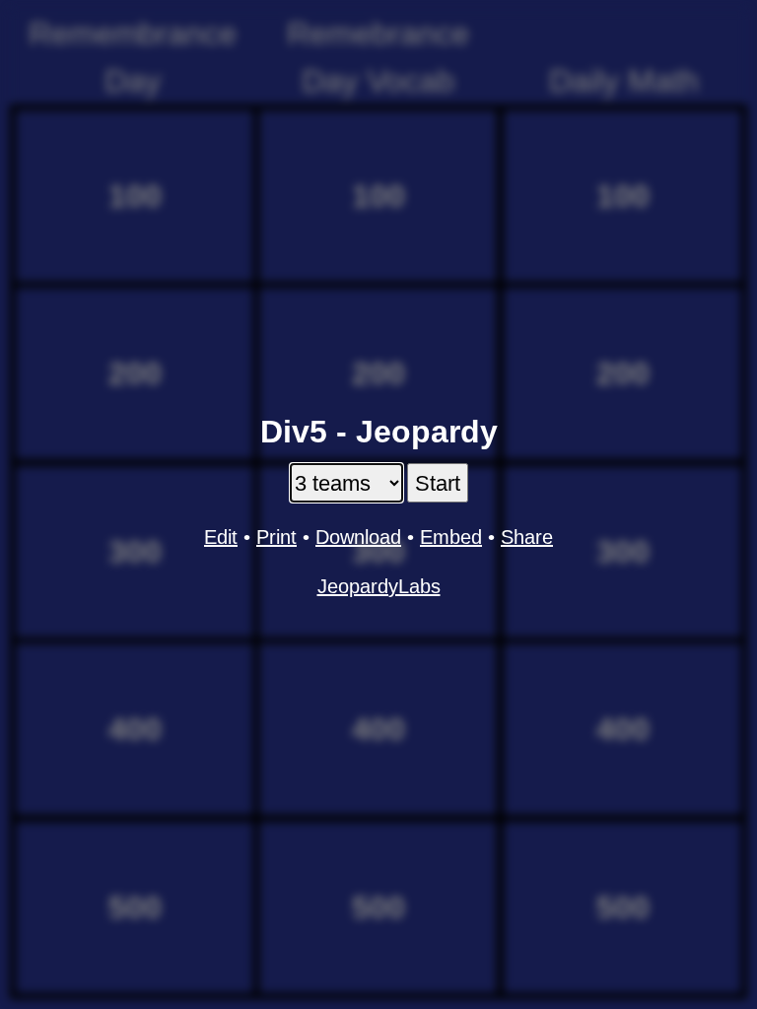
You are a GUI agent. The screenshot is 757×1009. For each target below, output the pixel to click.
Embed (451, 537)
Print (276, 537)
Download (358, 537)
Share (527, 537)
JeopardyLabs (379, 586)
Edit (221, 537)
